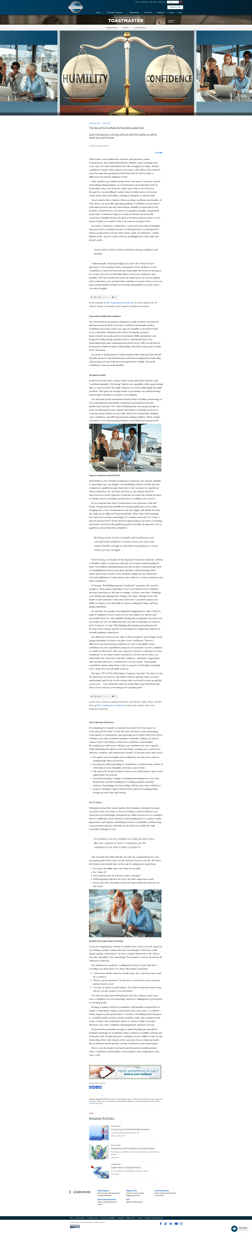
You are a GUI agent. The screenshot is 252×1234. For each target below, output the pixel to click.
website (91, 1103)
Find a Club (144, 2)
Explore (125, 27)
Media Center (130, 1218)
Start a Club (153, 2)
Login (137, 2)
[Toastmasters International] (75, 7)
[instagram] (162, 152)
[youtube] (160, 152)
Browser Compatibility (108, 1218)
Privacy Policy (80, 1218)
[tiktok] (157, 152)
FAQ (71, 1218)
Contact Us (161, 2)
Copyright (120, 1218)
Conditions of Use (92, 1218)
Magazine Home (111, 27)
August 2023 (106, 123)
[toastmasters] (126, 20)
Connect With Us (140, 27)
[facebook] (155, 152)
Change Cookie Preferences (154, 1218)
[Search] (181, 2)
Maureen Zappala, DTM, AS (100, 146)
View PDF (170, 22)
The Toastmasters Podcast (119, 302)
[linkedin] (158, 152)
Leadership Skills (94, 123)
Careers (139, 1218)
